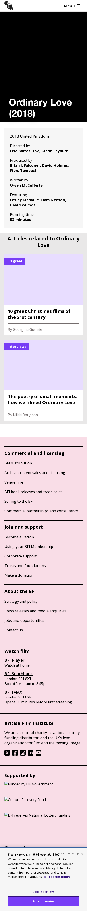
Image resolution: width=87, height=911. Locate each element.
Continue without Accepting (66, 853)
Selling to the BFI (19, 501)
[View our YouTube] (38, 754)
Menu (69, 5)
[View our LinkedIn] (31, 754)
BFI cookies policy (57, 877)
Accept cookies (43, 901)
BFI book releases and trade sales (33, 491)
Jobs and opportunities (24, 620)
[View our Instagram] (23, 754)
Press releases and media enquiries (35, 610)
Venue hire (13, 482)
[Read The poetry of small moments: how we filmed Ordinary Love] (43, 380)
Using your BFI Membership (28, 546)
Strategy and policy (20, 601)
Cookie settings (44, 892)
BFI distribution (18, 463)
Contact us (13, 629)
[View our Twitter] (7, 754)
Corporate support (20, 556)
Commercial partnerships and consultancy (41, 510)
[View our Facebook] (15, 754)
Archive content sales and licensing (34, 472)
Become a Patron (19, 536)
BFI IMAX (13, 692)
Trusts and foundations (25, 565)
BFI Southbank (18, 673)
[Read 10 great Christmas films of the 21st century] (43, 294)
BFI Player (14, 660)
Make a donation (18, 575)
